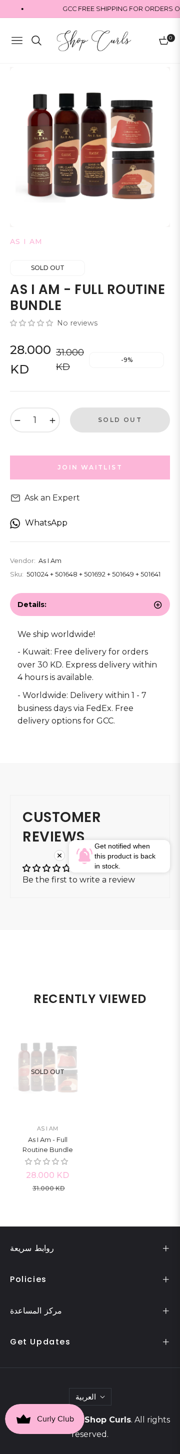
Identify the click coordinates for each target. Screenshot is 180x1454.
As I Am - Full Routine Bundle (47, 1145)
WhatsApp (46, 523)
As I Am (47, 1128)
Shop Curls (107, 1419)
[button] (32, 323)
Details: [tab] (32, 604)
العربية (86, 1397)
